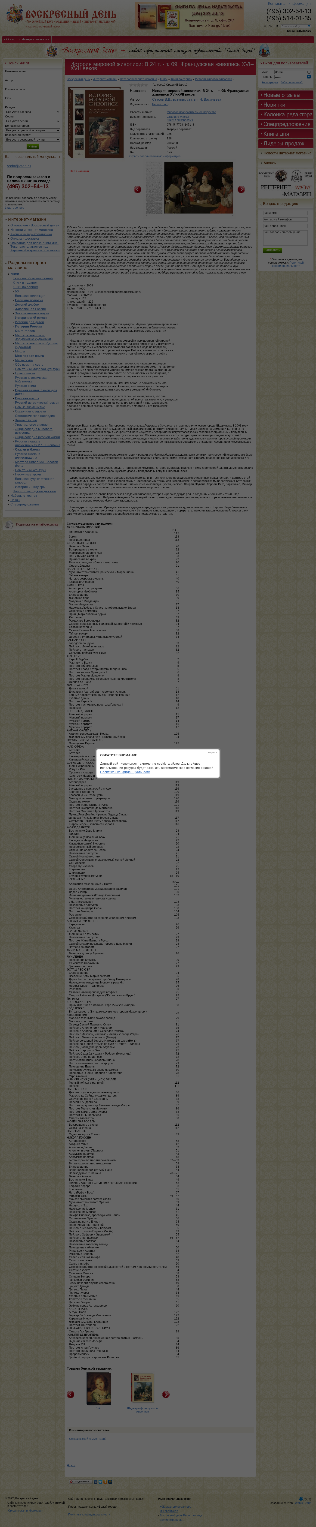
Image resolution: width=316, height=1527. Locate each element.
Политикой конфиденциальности (125, 772)
